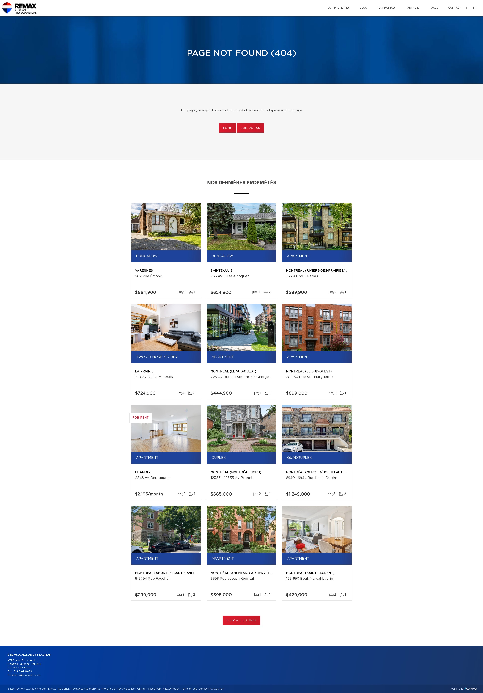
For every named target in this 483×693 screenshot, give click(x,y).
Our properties (339, 8)
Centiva (471, 688)
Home (227, 128)
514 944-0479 (23, 671)
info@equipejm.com (28, 675)
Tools (433, 8)
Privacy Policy (171, 689)
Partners (412, 8)
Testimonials (386, 8)
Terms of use (189, 689)
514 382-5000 (22, 668)
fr (474, 8)
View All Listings (241, 620)
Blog (363, 8)
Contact (454, 8)
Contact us (250, 128)
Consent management (212, 689)
